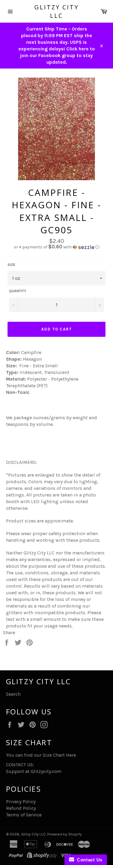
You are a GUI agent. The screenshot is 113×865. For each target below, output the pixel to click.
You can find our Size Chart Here (41, 755)
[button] (56, 247)
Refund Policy (21, 808)
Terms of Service (24, 815)
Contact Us (88, 859)
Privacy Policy (21, 801)
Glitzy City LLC (56, 11)
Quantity (17, 291)
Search (13, 694)
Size (11, 265)
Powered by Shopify (64, 834)
